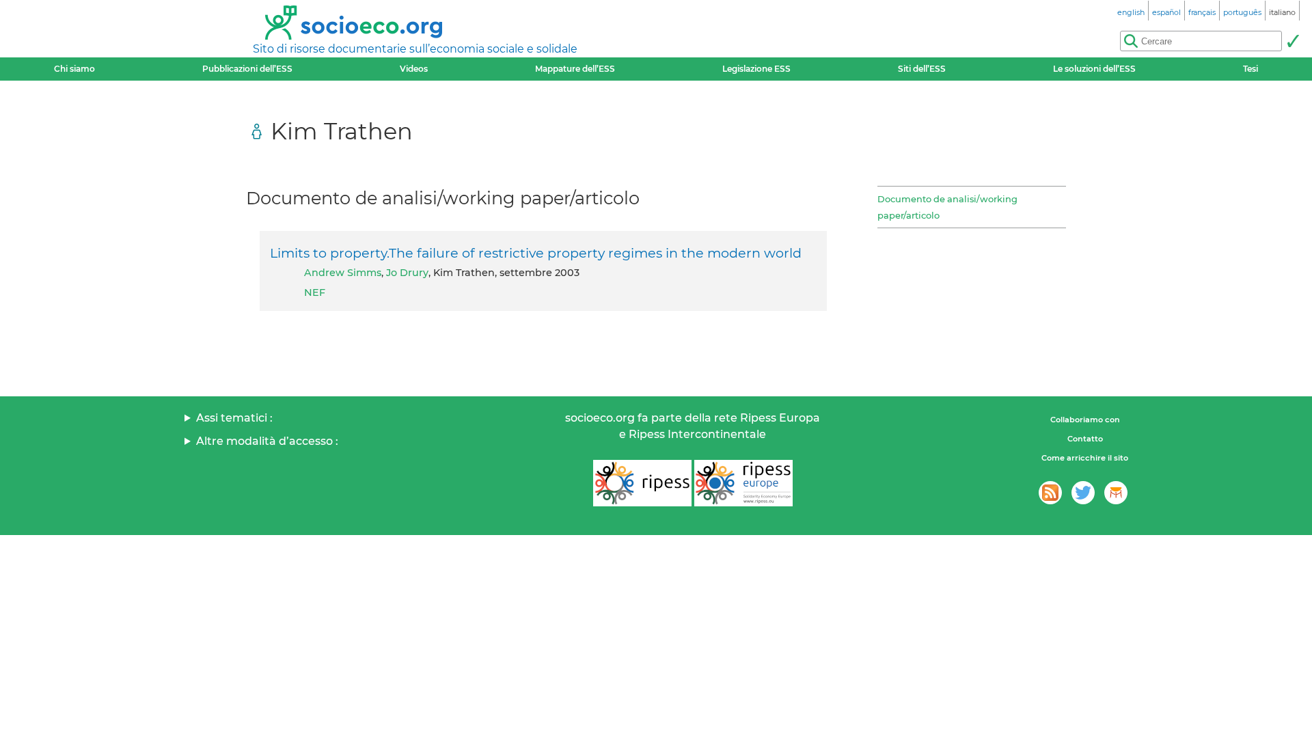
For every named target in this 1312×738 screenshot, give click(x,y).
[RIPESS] (642, 483)
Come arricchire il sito (1084, 458)
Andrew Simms (342, 272)
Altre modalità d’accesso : (267, 441)
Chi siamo (74, 69)
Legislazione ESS (756, 69)
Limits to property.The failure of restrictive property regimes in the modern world (536, 253)
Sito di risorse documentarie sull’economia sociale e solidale (415, 48)
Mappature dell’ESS (575, 69)
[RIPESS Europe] (743, 483)
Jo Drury (407, 272)
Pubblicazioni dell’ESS (247, 69)
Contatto (1085, 438)
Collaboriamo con (1085, 419)
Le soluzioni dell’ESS (1094, 69)
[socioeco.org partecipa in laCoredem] (1116, 492)
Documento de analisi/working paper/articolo (947, 207)
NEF (314, 292)
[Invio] (1293, 41)
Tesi (1250, 69)
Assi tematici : (234, 417)
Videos (414, 69)
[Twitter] (1083, 492)
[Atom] (1050, 492)
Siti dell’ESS (922, 69)
